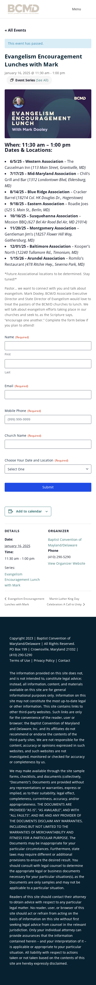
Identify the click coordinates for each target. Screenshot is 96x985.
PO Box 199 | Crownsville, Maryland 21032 (42, 649)
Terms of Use (20, 660)
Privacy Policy (44, 660)
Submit (48, 487)
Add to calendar (29, 511)
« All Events (15, 30)
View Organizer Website (66, 563)
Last (7, 372)
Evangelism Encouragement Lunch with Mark (22, 580)
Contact (64, 660)
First (8, 354)
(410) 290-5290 (21, 655)
